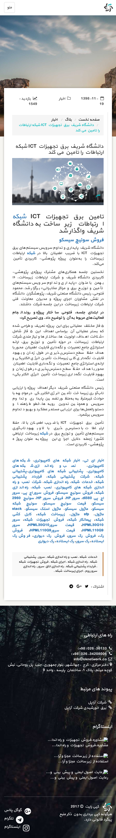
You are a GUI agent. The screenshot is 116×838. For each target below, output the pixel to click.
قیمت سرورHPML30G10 (51, 525)
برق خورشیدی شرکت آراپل (85, 708)
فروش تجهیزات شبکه (44, 520)
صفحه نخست (89, 119)
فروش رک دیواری (48, 536)
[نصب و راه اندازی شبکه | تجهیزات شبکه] (106, 806)
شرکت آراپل (97, 702)
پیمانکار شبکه (79, 520)
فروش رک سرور (81, 536)
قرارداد (36, 476)
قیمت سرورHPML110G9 (52, 530)
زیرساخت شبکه (51, 514)
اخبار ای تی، (93, 460)
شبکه (19, 217)
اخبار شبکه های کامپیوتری (56, 460)
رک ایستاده (65, 541)
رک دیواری (46, 541)
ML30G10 (95, 525)
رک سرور (82, 541)
